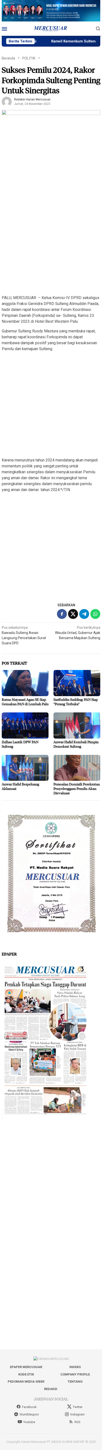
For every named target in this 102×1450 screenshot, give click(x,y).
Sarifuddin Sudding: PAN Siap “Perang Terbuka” (75, 701)
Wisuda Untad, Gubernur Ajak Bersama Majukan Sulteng (77, 633)
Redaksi (50, 1389)
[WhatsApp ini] (95, 614)
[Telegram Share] (84, 614)
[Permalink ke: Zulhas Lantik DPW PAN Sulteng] (25, 725)
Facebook (29, 1407)
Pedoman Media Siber (26, 1381)
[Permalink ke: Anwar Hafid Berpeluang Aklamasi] (25, 768)
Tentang (75, 1381)
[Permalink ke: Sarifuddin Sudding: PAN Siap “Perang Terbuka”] (76, 683)
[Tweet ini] (73, 614)
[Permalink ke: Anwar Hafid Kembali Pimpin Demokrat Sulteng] (76, 725)
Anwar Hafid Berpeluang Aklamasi (20, 786)
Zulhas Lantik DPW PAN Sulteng (20, 744)
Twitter (77, 1407)
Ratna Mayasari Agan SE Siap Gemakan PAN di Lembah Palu (25, 701)
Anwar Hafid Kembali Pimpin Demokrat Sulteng (76, 744)
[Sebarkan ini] (62, 614)
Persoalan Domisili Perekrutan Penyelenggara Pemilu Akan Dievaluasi (76, 788)
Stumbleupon (29, 1414)
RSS (77, 1422)
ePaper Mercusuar (26, 1367)
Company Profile (75, 1374)
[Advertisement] (51, 239)
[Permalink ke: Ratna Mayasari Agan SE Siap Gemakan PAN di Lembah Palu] (25, 683)
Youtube (29, 1422)
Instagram (77, 1414)
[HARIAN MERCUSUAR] (51, 28)
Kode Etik (26, 1374)
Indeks (75, 1367)
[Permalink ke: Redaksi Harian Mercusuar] (7, 101)
